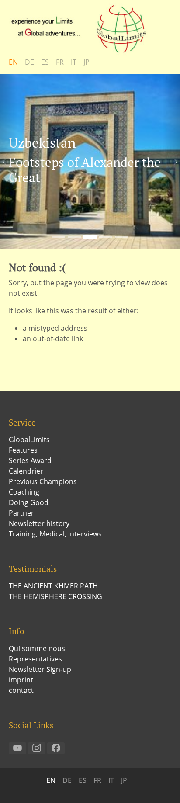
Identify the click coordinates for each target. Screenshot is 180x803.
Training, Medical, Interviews (55, 534)
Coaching (24, 492)
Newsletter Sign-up (40, 669)
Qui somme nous (37, 648)
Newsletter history (39, 523)
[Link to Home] (83, 28)
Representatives (35, 659)
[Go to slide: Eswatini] (121, 237)
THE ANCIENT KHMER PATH (53, 586)
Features (23, 450)
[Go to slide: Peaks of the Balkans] (105, 237)
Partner (21, 513)
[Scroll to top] (160, 783)
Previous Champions (43, 481)
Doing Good (28, 502)
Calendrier (26, 471)
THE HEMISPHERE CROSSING (55, 596)
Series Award (30, 460)
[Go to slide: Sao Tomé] (58, 237)
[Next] (171, 161)
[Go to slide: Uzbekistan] (90, 237)
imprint (21, 680)
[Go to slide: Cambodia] (74, 237)
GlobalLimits (29, 439)
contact (21, 690)
